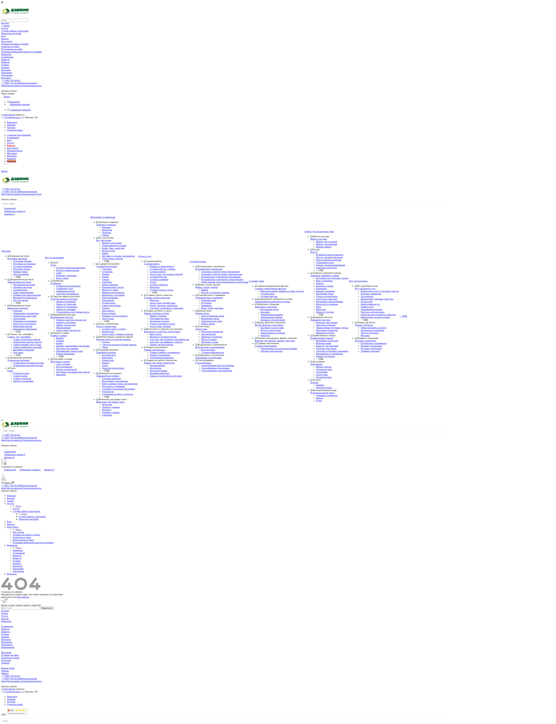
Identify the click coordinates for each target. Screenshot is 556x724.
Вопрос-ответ (8, 668)
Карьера (5, 637)
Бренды (5, 618)
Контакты (6, 639)
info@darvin (9, 115)
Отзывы (5, 634)
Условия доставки (10, 655)
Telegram (11, 125)
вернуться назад (9, 597)
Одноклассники (15, 130)
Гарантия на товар (10, 658)
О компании (7, 626)
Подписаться (47, 608)
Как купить (18, 532)
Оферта (5, 673)
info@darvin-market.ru (21, 85)
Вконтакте (12, 122)
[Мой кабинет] (2, 448)
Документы (7, 644)
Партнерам (6, 642)
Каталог (5, 611)
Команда (5, 631)
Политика (6, 660)
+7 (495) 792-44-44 (11, 80)
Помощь (5, 663)
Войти (4, 171)
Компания (18, 550)
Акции (4, 613)
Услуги (16, 508)
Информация (7, 647)
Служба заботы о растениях (32, 516)
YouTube (11, 127)
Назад (18, 506)
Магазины (6, 652)
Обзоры (5, 671)
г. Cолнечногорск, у (12, 117)
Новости (5, 629)
